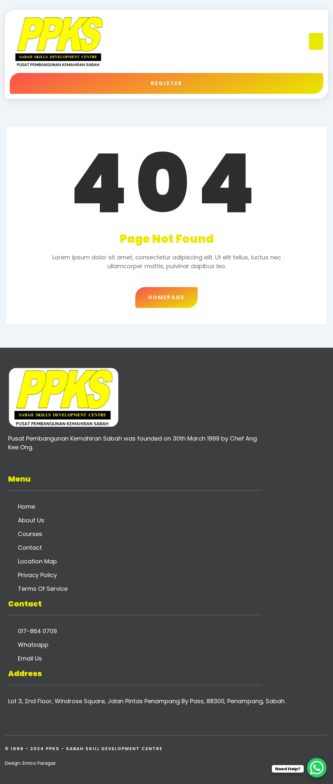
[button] (316, 41)
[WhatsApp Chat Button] (316, 767)
